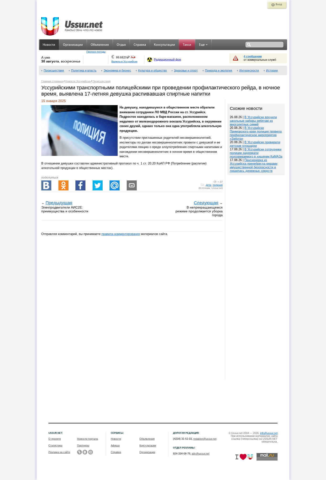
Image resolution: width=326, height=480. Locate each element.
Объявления (100, 45)
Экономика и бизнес (117, 70)
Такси (187, 45)
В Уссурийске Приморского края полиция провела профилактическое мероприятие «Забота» (256, 133)
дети (208, 185)
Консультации (164, 45)
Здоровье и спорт (186, 70)
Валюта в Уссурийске (124, 61)
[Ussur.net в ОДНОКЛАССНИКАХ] (79, 452)
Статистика (55, 445)
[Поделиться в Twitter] (98, 185)
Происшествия (54, 70)
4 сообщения (253, 56)
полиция (218, 185)
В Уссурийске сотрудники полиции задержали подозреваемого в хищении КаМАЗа (256, 153)
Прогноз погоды (95, 51)
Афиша (115, 445)
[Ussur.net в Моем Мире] (90, 452)
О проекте (54, 438)
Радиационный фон (167, 59)
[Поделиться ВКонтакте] (46, 185)
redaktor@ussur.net (204, 438)
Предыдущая (59, 202)
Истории (272, 70)
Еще (202, 45)
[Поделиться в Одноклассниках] (63, 185)
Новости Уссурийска (77, 81)
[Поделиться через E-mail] (132, 185)
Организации (73, 45)
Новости (49, 45)
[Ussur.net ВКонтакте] (85, 452)
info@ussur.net (269, 433)
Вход (279, 4)
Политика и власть (83, 70)
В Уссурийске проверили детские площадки (255, 144)
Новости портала (87, 438)
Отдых (121, 45)
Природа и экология (218, 70)
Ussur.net (217, 188)
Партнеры (83, 445)
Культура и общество (152, 70)
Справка (140, 45)
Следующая (206, 202)
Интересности (249, 70)
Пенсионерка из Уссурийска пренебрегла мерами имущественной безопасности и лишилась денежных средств (253, 165)
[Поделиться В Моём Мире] (115, 185)
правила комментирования (120, 234)
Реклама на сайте (59, 452)
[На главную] (72, 23)
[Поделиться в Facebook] (80, 185)
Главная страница (52, 81)
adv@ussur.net (200, 453)
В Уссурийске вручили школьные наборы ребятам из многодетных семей (253, 120)
